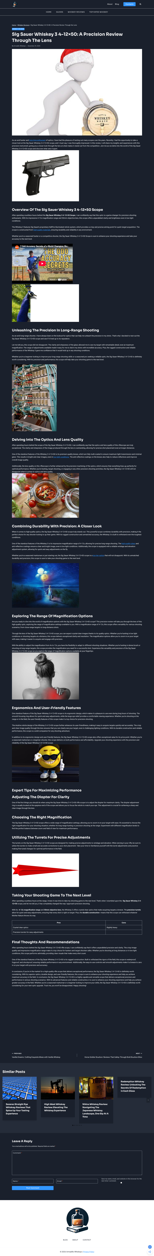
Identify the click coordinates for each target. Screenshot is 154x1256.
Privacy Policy (88, 1251)
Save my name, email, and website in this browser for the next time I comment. (121, 1180)
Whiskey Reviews (76, 12)
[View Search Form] (140, 4)
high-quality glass (128, 543)
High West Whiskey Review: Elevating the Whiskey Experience (56, 1107)
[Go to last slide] (6, 1100)
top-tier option (98, 555)
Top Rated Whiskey (98, 12)
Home (48, 12)
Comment (17, 1153)
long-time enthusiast (37, 140)
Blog (117, 4)
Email (60, 1181)
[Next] (148, 1100)
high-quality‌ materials (41, 230)
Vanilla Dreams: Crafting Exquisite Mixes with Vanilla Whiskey (36, 1055)
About (110, 4)
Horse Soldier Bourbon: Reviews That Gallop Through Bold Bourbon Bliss (113, 1055)
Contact (87, 1240)
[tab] (72, 1125)
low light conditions (61, 457)
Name (16, 1181)
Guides (59, 12)
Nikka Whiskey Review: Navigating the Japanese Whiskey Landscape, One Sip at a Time (95, 1110)
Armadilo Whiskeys (20, 46)
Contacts (129, 4)
